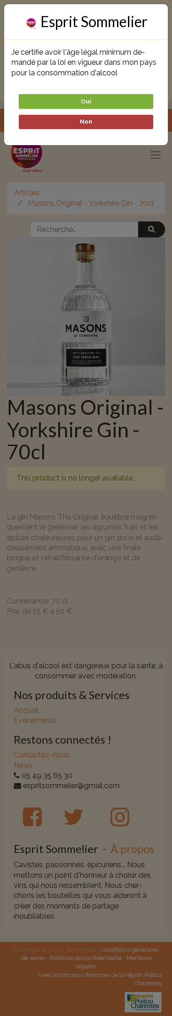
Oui (86, 101)
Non (86, 121)
